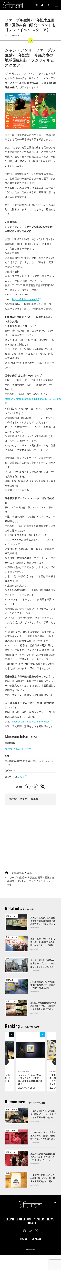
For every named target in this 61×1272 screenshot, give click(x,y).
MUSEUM (39, 1219)
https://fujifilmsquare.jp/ (25, 299)
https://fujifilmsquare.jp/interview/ (31, 721)
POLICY (23, 1238)
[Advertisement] (30, 837)
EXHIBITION (24, 1219)
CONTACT (30, 1222)
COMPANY (36, 1238)
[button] (5, 1061)
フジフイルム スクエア (18, 749)
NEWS (50, 1219)
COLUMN (9, 1219)
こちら (21, 776)
